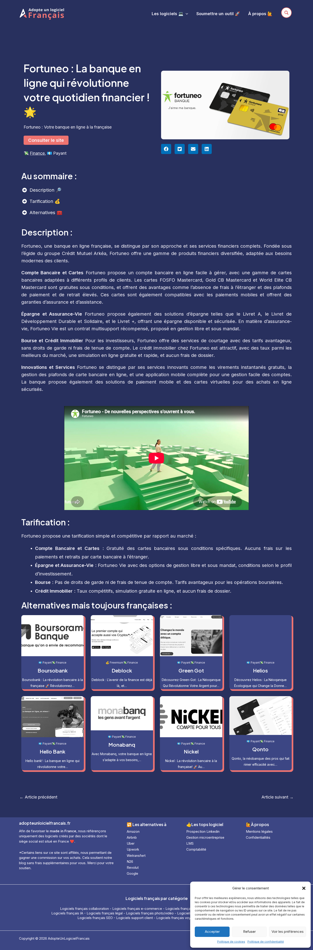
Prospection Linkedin (203, 831)
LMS (190, 843)
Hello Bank (52, 751)
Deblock (122, 670)
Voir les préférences (288, 931)
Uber (131, 843)
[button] (304, 888)
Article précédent (38, 797)
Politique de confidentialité (265, 941)
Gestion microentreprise (205, 837)
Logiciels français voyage (176, 918)
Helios (260, 670)
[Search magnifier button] (286, 12)
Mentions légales (259, 831)
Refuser (249, 931)
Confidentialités (258, 837)
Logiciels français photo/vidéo (150, 913)
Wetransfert (136, 855)
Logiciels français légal (105, 913)
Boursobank (53, 670)
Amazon (133, 831)
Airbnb (132, 837)
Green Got (191, 670)
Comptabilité (196, 849)
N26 (130, 861)
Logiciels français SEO (95, 918)
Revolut (133, 867)
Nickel (191, 751)
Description (43, 190)
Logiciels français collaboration (84, 908)
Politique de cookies (231, 941)
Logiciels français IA (67, 913)
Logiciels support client (134, 918)
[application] (185, 14)
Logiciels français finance (185, 908)
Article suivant (277, 797)
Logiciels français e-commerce (137, 908)
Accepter (212, 931)
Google (132, 873)
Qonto (260, 749)
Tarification (42, 201)
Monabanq (121, 744)
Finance (37, 153)
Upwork (133, 849)
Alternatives (43, 212)
